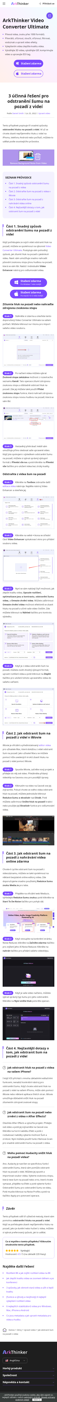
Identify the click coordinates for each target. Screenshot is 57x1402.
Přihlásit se (48, 3)
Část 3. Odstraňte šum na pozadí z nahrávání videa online (26, 201)
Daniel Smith (18, 113)
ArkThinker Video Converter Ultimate (26, 23)
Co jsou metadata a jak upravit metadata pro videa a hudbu (28, 1317)
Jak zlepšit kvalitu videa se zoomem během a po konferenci (30, 1280)
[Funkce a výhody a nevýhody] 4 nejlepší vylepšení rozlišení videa (26, 1299)
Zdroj (19, 1330)
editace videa (9, 486)
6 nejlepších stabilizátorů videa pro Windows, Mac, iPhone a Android (29, 1308)
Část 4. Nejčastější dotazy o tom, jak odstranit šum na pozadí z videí (26, 209)
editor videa (45, 745)
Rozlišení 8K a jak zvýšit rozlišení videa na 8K (28, 1273)
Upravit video (44, 113)
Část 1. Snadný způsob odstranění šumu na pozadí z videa (29, 185)
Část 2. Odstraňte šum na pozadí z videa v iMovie (30, 193)
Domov (12, 1330)
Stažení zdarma (30, 63)
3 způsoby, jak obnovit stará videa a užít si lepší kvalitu (29, 1289)
